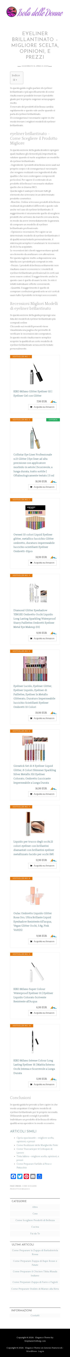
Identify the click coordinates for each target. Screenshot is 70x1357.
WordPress (31, 1351)
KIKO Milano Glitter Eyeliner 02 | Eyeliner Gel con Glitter (33, 393)
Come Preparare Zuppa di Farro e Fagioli (35, 1282)
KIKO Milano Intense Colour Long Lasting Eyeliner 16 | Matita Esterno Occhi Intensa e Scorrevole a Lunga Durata (34, 1067)
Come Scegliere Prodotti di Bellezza (35, 1220)
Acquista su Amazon (44, 407)
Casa (35, 1213)
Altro (35, 1207)
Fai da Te (35, 1233)
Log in (41, 1351)
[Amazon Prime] (52, 401)
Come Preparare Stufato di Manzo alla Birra (35, 1288)
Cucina (35, 1226)
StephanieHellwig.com (35, 1341)
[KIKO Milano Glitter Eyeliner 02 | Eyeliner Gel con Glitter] (35, 374)
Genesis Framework (53, 1348)
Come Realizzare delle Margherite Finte (37, 1145)
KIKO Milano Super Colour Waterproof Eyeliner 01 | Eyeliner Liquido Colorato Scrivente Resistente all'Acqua (33, 995)
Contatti (35, 1315)
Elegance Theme (42, 1337)
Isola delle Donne (35, 11)
